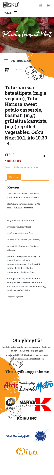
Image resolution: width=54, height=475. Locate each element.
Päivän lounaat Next (26, 167)
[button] (44, 156)
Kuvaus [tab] (13, 177)
